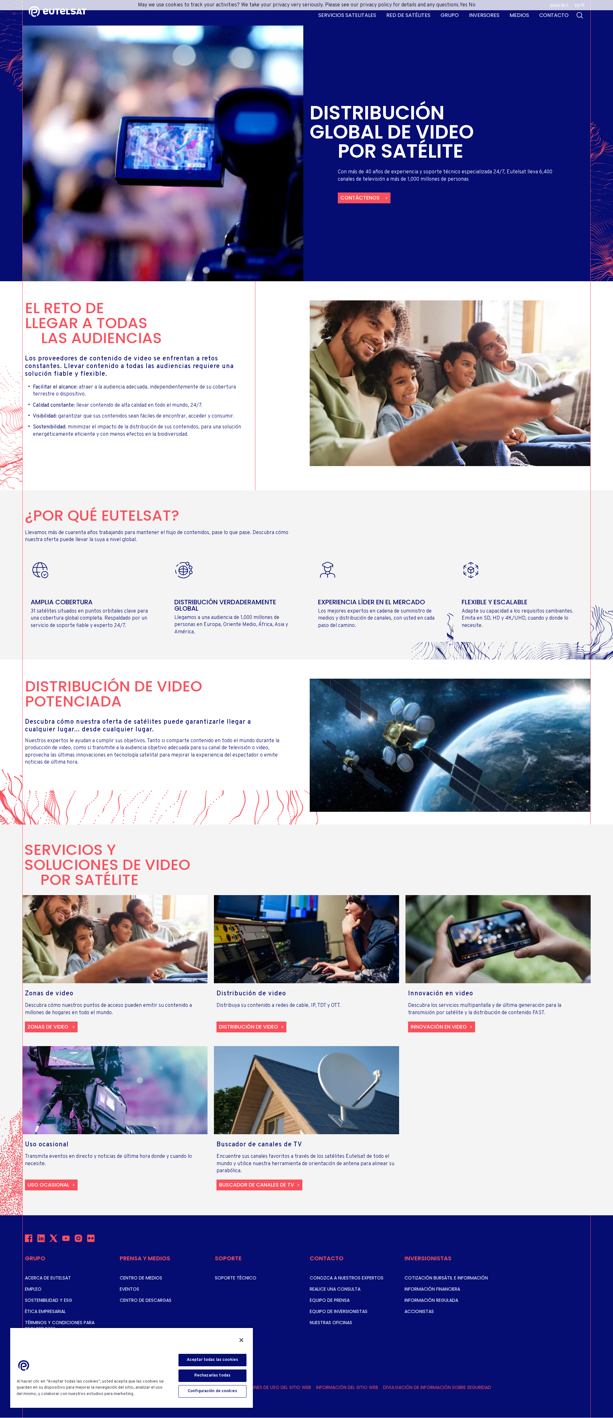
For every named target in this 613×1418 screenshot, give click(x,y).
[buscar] (580, 15)
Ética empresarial (45, 1311)
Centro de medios (141, 1278)
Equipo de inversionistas (338, 1311)
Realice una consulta (335, 1289)
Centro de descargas (145, 1300)
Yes (463, 5)
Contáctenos (360, 197)
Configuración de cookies (212, 1391)
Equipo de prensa (330, 1300)
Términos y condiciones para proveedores (60, 1325)
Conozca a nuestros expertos (346, 1278)
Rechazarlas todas (212, 1375)
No (472, 5)
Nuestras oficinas (331, 1322)
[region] (131, 1367)
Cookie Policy (149, 1394)
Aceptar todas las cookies (212, 1359)
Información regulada (431, 1300)
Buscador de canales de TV (256, 1184)
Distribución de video (248, 1026)
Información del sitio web (347, 1387)
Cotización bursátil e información (446, 1278)
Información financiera (432, 1289)
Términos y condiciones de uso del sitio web (258, 1387)
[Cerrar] (241, 1340)
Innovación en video (439, 1026)
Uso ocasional (48, 1184)
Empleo (33, 1289)
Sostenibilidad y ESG (48, 1300)
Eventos (129, 1289)
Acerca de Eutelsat (48, 1278)
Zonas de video (47, 1026)
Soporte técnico (235, 1278)
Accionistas (419, 1311)
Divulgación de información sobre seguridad (437, 1387)
